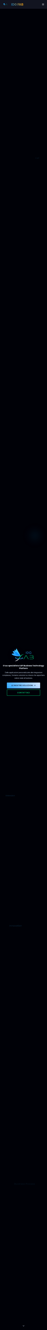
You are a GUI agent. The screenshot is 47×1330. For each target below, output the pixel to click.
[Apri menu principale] (43, 4)
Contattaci (23, 693)
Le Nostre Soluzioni (22, 685)
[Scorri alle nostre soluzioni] (23, 1326)
